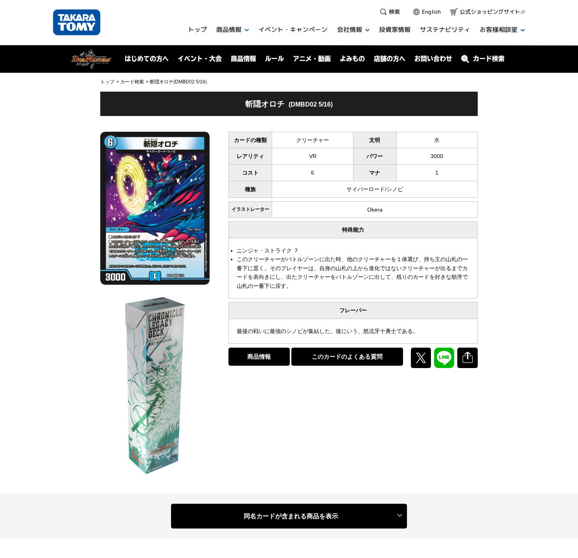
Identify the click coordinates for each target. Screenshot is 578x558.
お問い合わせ (433, 58)
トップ (107, 82)
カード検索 (132, 82)
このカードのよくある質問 (347, 356)
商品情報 (259, 356)
